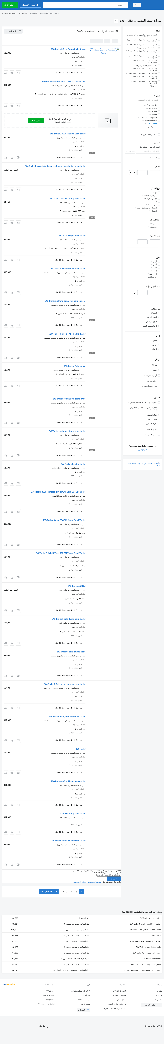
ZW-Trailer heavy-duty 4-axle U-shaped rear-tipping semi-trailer (55, 166)
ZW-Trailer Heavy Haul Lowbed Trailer (67, 716)
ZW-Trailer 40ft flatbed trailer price (69, 399)
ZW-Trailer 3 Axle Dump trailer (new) (68, 49)
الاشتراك (113, 879)
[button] (12, 72)
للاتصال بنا (158, 1000)
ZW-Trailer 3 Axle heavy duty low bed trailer (64, 684)
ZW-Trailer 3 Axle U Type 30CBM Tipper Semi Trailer (60, 553)
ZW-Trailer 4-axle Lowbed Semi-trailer (67, 334)
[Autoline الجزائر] (153, 5)
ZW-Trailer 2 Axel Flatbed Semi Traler (67, 134)
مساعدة (159, 995)
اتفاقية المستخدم (80, 882)
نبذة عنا (159, 991)
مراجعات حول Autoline (117, 1004)
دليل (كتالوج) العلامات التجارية (115, 1008)
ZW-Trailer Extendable (74, 366)
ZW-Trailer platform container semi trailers (65, 301)
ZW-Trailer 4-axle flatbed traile (71, 652)
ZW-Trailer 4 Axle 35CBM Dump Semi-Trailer (64, 520)
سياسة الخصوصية (94, 882)
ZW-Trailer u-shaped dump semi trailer (67, 198)
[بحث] (125, 4)
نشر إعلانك (36, 120)
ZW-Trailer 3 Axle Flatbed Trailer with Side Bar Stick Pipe (58, 492)
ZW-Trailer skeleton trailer (73, 464)
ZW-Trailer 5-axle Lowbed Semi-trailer (67, 268)
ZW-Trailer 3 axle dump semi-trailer (68, 619)
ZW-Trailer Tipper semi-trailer (71, 236)
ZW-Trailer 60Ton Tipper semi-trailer (68, 781)
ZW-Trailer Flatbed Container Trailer (68, 841)
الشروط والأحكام (119, 991)
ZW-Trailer (80, 749)
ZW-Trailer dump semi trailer (71, 813)
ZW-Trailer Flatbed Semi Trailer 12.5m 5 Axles (63, 81)
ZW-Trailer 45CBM (76, 586)
